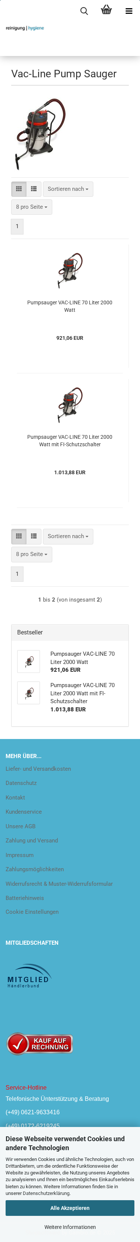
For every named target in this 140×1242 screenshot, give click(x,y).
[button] (19, 189)
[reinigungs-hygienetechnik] (22, 28)
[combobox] (68, 189)
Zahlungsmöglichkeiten (35, 869)
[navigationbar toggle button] (129, 11)
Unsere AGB (20, 826)
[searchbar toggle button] (84, 11)
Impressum (20, 855)
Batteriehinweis (25, 898)
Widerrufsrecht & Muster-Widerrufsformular (59, 884)
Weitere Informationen (70, 1227)
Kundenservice (24, 811)
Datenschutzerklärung (46, 1193)
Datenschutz (21, 783)
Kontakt (15, 797)
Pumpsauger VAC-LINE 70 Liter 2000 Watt (69, 306)
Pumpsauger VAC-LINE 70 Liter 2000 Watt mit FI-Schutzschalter (69, 440)
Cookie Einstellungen (32, 912)
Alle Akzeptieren (70, 1208)
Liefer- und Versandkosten (38, 769)
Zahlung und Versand (32, 840)
